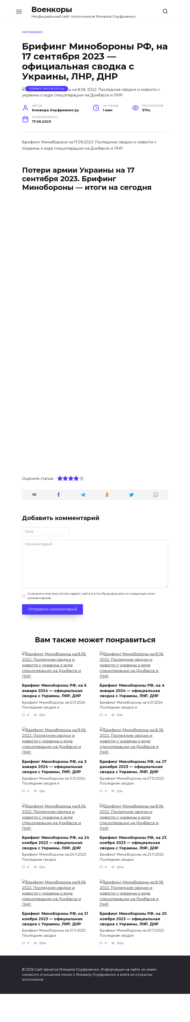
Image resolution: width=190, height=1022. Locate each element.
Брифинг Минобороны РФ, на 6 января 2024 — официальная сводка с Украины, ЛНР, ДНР (54, 690)
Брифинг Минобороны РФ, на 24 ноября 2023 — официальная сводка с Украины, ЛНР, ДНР (55, 842)
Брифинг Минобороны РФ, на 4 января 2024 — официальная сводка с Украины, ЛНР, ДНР (132, 690)
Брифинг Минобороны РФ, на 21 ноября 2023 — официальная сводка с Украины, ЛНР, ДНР (55, 918)
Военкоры (51, 9)
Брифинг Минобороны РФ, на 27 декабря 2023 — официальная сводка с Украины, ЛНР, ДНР (133, 766)
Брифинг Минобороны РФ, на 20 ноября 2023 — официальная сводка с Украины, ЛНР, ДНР (133, 918)
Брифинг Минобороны (46, 88)
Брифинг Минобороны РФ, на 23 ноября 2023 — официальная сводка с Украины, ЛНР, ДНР (133, 842)
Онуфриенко (32, 32)
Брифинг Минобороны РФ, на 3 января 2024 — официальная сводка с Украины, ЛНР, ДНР (54, 766)
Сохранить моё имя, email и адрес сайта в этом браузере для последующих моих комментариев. (91, 596)
